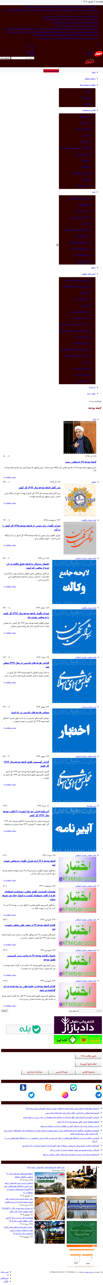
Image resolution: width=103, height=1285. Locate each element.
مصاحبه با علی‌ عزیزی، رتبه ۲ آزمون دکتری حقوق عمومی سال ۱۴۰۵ (19, 1219)
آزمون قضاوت (85, 292)
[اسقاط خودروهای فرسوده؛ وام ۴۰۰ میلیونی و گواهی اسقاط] (50, 1194)
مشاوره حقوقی (89, 78)
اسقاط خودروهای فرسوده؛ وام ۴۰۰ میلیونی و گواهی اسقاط (19, 1175)
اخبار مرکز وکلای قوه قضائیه (79, 242)
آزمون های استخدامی (82, 343)
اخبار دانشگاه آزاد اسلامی (80, 248)
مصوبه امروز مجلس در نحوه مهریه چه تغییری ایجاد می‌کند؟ (75, 22)
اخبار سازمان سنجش (82, 211)
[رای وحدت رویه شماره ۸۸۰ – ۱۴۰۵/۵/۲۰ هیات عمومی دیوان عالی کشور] (82, 1243)
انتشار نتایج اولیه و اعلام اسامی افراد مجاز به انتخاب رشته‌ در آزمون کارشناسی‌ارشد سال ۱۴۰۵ (59, 6)
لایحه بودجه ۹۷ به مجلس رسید (80, 462)
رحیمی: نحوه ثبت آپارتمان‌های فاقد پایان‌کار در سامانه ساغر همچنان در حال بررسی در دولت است (60, 1117)
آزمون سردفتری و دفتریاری (80, 311)
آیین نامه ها (85, 160)
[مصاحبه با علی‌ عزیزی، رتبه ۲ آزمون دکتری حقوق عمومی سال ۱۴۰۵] (50, 1243)
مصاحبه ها (86, 97)
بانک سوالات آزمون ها (81, 368)
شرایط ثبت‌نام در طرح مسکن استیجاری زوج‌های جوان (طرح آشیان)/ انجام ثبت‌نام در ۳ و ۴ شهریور (60, 1145)
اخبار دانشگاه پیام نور (82, 255)
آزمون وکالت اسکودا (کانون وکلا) (78, 280)
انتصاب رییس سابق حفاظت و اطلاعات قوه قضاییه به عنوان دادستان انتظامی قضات (65, 35)
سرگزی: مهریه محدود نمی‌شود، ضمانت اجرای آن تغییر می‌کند (74, 1150)
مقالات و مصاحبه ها (87, 85)
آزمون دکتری (85, 305)
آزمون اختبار (85, 362)
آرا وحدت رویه (85, 122)
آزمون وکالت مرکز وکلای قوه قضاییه (76, 286)
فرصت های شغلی (83, 261)
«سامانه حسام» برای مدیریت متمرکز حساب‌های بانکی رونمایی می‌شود (70, 16)
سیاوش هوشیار (88, 1272)
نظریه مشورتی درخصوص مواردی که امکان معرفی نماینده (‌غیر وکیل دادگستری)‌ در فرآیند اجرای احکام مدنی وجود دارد (52, 32)
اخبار (93, 192)
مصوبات (87, 135)
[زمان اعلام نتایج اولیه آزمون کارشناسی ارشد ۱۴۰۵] (82, 1188)
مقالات (87, 91)
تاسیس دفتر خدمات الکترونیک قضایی (75, 349)
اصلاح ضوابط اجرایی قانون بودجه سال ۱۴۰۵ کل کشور (77, 1121)
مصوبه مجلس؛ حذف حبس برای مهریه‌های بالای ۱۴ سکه (76, 25)
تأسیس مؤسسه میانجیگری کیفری (77, 355)
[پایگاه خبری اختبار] (98, 56)
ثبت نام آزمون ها (84, 381)
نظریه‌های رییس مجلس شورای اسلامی (75, 148)
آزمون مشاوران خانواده (81, 318)
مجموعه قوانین (84, 116)
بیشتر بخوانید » (10, 477)
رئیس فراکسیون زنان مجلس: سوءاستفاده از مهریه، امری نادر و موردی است (68, 38)
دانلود (93, 267)
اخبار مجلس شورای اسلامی (79, 217)
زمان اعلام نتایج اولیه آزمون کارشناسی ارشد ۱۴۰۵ (46, 1167)
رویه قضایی (86, 179)
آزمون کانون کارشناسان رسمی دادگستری (74, 324)
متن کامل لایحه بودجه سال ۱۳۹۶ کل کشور (39, 488)
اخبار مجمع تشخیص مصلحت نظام (76, 229)
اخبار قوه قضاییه (84, 204)
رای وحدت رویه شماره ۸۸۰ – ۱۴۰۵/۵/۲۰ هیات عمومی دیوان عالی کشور (70, 19)
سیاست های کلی (83, 185)
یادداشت (86, 103)
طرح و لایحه (85, 141)
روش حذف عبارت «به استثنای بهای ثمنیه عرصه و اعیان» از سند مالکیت (19, 1200)
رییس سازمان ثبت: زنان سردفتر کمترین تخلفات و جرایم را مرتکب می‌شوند (69, 1126)
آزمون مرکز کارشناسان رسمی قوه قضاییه (74, 330)
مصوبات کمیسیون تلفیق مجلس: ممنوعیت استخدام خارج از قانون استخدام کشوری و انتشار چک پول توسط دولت (28, 895)
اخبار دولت (86, 223)
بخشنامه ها (86, 166)
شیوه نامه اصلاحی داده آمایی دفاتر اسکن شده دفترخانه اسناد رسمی (71, 1113)
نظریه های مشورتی (83, 129)
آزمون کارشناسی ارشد (82, 299)
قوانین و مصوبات (88, 110)
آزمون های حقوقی (88, 273)
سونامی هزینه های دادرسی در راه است (30, 712)
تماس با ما (91, 393)
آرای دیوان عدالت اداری (81, 173)
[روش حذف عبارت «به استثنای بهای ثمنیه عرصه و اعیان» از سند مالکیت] (50, 1219)
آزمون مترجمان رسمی (82, 336)
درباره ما (92, 387)
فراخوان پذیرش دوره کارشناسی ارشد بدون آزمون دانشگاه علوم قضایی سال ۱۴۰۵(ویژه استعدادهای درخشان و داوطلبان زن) (51, 28)
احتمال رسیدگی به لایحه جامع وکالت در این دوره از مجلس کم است (27, 566)
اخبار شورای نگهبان (83, 236)
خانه (93, 72)
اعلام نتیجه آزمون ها (82, 374)
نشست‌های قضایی (83, 154)
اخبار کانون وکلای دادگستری (79, 198)
